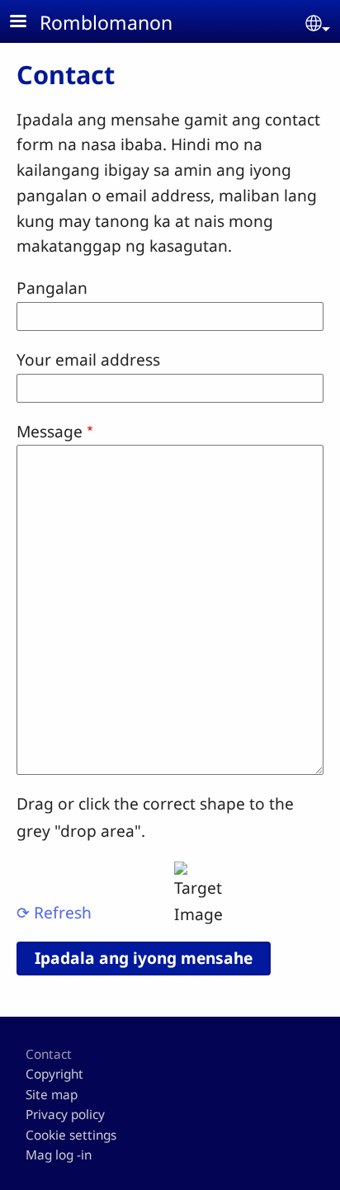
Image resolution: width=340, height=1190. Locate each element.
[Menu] (28, 22)
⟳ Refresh (54, 912)
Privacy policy (65, 1114)
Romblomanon (106, 22)
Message (50, 431)
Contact (49, 1054)
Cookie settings (71, 1135)
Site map (52, 1094)
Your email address (88, 359)
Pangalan (52, 287)
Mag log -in (59, 1155)
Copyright (54, 1074)
